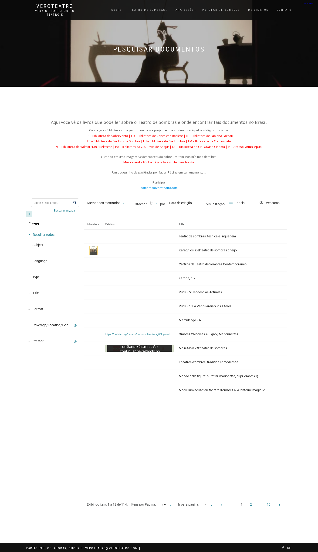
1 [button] (242, 504)
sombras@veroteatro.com (159, 188)
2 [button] (251, 504)
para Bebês (184, 9)
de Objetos (258, 9)
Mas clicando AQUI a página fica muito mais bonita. (159, 162)
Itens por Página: (143, 504)
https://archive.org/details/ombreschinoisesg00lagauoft (138, 334)
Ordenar (141, 204)
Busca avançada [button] (65, 210)
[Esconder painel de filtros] (29, 214)
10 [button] (269, 504)
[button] (221, 505)
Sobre (117, 9)
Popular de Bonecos (221, 9)
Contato (284, 9)
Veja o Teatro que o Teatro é (55, 12)
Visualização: (216, 204)
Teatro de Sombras (147, 9)
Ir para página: (188, 504)
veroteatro (55, 6)
